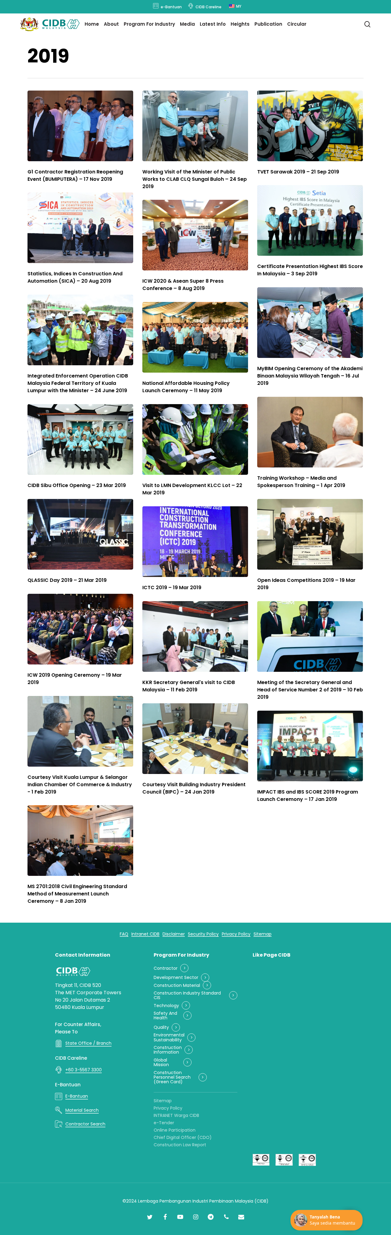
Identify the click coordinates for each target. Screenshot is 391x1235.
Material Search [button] (82, 1110)
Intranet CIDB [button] (145, 934)
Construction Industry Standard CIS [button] (187, 995)
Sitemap (163, 1101)
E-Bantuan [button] (76, 1096)
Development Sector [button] (176, 977)
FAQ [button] (124, 934)
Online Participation (175, 1130)
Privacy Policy (168, 1108)
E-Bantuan (68, 1084)
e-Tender (164, 1123)
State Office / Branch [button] (88, 1043)
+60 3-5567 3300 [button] (83, 1070)
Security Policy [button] (203, 934)
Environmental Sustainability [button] (169, 1037)
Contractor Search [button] (85, 1124)
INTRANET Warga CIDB (176, 1115)
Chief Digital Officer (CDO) (183, 1137)
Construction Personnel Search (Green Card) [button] (172, 1077)
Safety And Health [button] (165, 1016)
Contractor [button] (165, 968)
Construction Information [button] (168, 1050)
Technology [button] (166, 1005)
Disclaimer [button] (174, 934)
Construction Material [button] (177, 985)
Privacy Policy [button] (236, 934)
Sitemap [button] (263, 934)
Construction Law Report (180, 1145)
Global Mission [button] (161, 1062)
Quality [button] (161, 1027)
